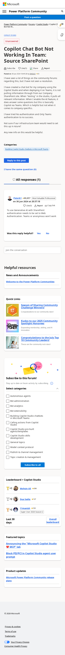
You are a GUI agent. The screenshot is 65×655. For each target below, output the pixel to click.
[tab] (26, 181)
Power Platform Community (28, 11)
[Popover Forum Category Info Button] (52, 383)
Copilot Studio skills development (20, 436)
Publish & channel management (26, 452)
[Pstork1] (9, 198)
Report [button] (47, 68)
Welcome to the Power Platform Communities (30, 281)
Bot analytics (16, 406)
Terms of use (10, 631)
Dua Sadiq (25, 499)
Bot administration (19, 401)
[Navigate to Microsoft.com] (11, 4)
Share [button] (35, 68)
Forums (32, 24)
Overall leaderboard (52, 521)
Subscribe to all (33, 464)
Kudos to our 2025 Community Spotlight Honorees (39, 322)
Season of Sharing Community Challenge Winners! (39, 306)
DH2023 (33, 74)
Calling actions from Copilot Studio (24, 423)
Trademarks (10, 636)
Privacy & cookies (13, 626)
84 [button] (38, 74)
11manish (25, 508)
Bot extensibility (18, 411)
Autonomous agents (20, 396)
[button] (62, 11)
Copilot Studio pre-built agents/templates (22, 430)
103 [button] (34, 508)
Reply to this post (16, 160)
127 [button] (34, 499)
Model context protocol (22, 447)
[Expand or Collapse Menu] (4, 11)
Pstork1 (17, 198)
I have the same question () (20, 169)
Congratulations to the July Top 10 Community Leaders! (40, 339)
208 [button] (35, 488)
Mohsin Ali (25, 488)
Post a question (32, 17)
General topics (17, 442)
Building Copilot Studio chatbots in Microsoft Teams (26, 149)
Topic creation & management (25, 457)
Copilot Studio (42, 24)
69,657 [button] (27, 198)
